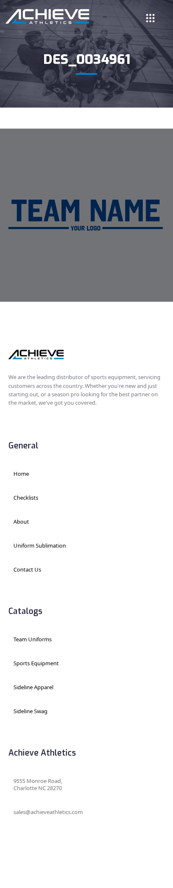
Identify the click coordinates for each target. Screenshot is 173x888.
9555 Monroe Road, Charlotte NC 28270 (37, 784)
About (21, 521)
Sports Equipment (36, 663)
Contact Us (27, 569)
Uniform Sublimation (39, 545)
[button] (150, 17)
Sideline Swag (30, 711)
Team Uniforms (32, 639)
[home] (47, 16)
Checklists (25, 497)
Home (21, 473)
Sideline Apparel (33, 687)
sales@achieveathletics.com (48, 812)
